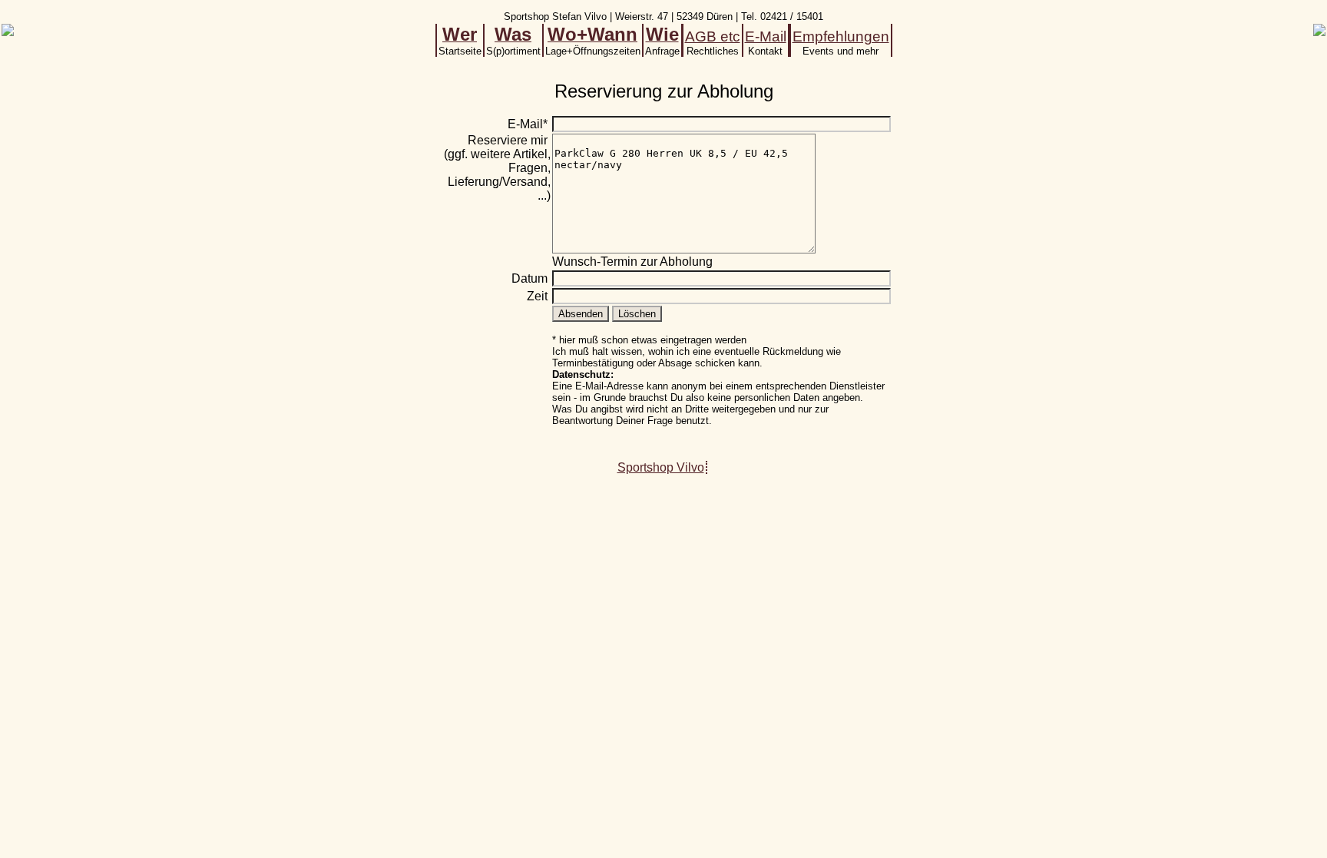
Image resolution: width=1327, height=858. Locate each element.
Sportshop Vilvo (660, 467)
